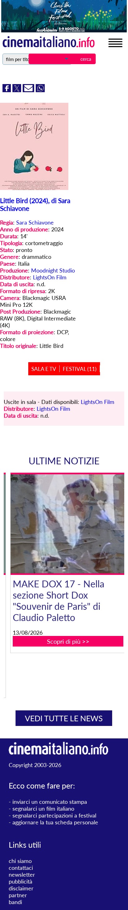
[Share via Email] (29, 90)
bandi (15, 901)
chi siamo (20, 860)
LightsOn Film (49, 277)
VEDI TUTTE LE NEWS (64, 718)
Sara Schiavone (35, 222)
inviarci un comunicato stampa (49, 801)
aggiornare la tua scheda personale (55, 822)
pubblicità (20, 881)
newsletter (22, 874)
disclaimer (21, 888)
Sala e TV (43, 369)
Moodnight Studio (53, 270)
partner (18, 895)
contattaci (21, 867)
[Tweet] (17, 90)
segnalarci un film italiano (43, 808)
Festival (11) (80, 369)
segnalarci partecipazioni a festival (54, 815)
